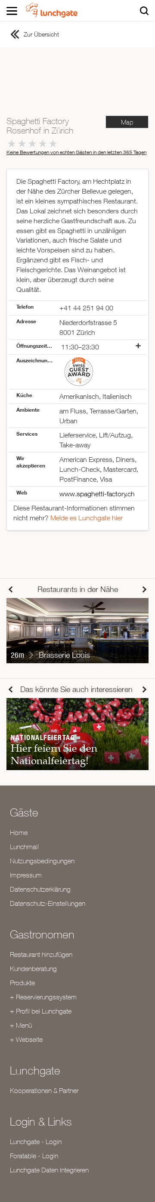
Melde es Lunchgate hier (86, 518)
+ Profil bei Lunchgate (40, 1011)
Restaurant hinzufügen (41, 954)
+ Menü (21, 1025)
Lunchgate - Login (36, 1141)
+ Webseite (26, 1039)
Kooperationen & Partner (44, 1090)
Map (127, 122)
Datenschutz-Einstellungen (47, 903)
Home (19, 832)
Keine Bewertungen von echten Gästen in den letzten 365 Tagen (76, 152)
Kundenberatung (33, 968)
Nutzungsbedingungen (42, 861)
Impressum (26, 875)
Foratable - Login (34, 1156)
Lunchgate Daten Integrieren (49, 1170)
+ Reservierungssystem (43, 997)
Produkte (22, 982)
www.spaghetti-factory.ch (97, 494)
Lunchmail (24, 846)
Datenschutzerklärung (40, 889)
